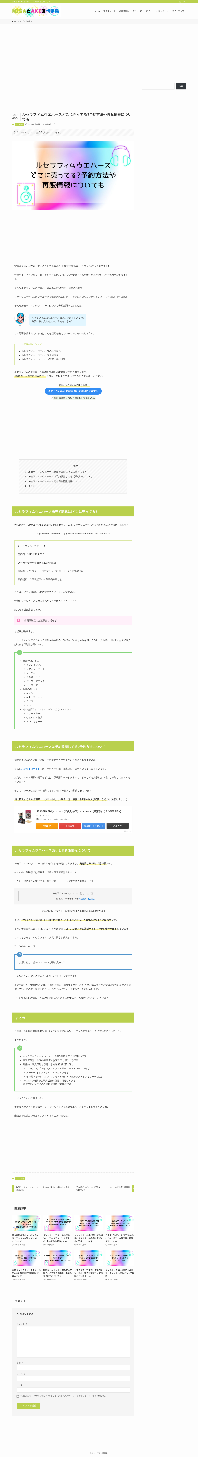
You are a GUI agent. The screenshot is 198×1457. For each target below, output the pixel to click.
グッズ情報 (19, 124)
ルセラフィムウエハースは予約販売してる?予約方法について (60, 476)
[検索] (184, 1)
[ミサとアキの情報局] (36, 11)
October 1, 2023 (87, 898)
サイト (20, 1385)
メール (21, 1374)
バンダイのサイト (30, 769)
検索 (181, 86)
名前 (20, 1362)
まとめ (31, 486)
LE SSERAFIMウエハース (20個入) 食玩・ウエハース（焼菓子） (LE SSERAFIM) (78, 811)
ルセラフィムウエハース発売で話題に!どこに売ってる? (57, 471)
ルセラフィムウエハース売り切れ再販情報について (55, 481)
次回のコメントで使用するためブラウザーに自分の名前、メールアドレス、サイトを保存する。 (63, 1396)
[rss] (180, 1)
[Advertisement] (99, 53)
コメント (22, 1324)
